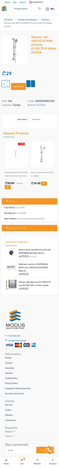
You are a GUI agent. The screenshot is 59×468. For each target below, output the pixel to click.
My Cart (9, 405)
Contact (8, 363)
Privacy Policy (11, 383)
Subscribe (45, 450)
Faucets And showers (27, 19)
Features (36, 119)
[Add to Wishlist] (28, 83)
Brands (7, 2)
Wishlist (9, 415)
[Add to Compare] (33, 83)
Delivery (22, 2)
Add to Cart (18, 86)
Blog (15, 2)
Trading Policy (11, 378)
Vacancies (9, 368)
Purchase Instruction (14, 393)
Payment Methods (17, 228)
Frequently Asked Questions (18, 388)
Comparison (10, 420)
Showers (46, 19)
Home (9, 19)
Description (22, 119)
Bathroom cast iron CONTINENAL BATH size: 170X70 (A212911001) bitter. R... (33, 267)
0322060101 (37, 2)
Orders (8, 410)
